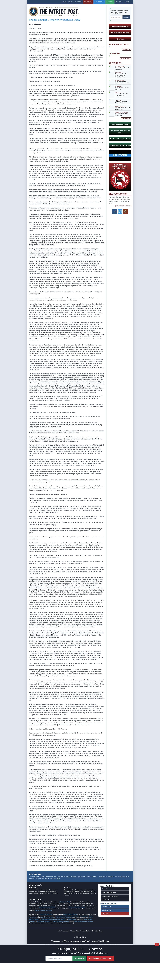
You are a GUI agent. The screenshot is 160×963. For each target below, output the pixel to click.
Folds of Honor (72, 919)
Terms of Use (75, 931)
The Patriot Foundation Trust (120, 139)
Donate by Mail (106, 910)
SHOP (127, 2)
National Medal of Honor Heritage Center (67, 916)
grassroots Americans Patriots (47, 907)
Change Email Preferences (110, 896)
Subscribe (126, 17)
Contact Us (66, 931)
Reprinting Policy (97, 931)
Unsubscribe (106, 900)
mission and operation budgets (77, 907)
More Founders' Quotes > (123, 206)
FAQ (59, 931)
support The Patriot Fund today (43, 910)
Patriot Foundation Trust (46, 914)
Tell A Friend (120, 39)
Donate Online (106, 906)
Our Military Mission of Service (120, 145)
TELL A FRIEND (88, 2)
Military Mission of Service (70, 914)
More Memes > (126, 49)
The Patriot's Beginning (120, 124)
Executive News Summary (120, 32)
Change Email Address (109, 892)
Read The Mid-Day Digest (120, 26)
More (58, 879)
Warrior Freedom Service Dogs (64, 917)
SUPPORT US (109, 2)
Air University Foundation (43, 921)
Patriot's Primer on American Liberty (120, 131)
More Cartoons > (125, 58)
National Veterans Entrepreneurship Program (53, 919)
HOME (64, 2)
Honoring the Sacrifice (47, 917)
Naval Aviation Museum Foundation (83, 921)
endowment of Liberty (64, 902)
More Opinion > (126, 118)
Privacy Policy (86, 931)
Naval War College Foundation (61, 921)
